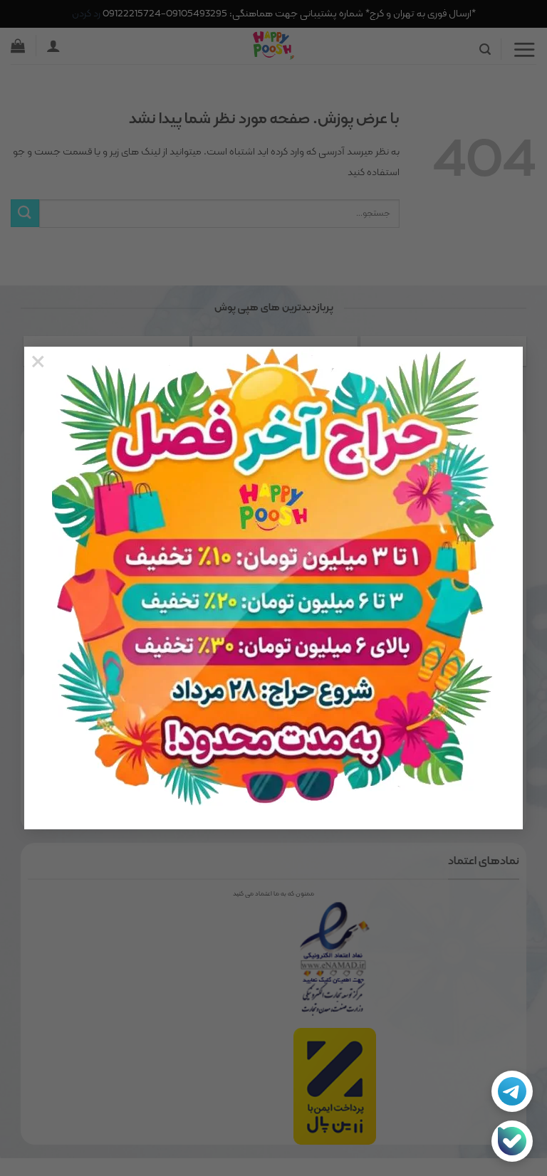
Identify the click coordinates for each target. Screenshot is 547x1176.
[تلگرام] (512, 1091)
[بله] (512, 1141)
